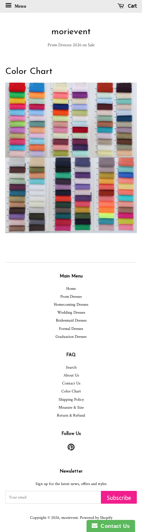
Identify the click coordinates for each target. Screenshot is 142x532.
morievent (71, 32)
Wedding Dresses (71, 312)
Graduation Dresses (71, 336)
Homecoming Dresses (71, 304)
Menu (19, 6)
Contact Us (71, 383)
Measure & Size (71, 407)
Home (71, 288)
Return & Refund (71, 415)
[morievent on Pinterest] (71, 449)
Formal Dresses (71, 328)
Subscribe (119, 498)
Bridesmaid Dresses (71, 320)
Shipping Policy (71, 399)
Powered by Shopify (96, 517)
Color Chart (71, 391)
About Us (71, 375)
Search (71, 367)
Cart (132, 6)
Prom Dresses (71, 296)
